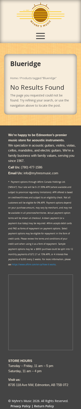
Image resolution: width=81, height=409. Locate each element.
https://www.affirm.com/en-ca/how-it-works (34, 264)
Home (14, 78)
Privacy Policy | (22, 406)
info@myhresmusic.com (41, 173)
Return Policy (44, 406)
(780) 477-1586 (31, 167)
